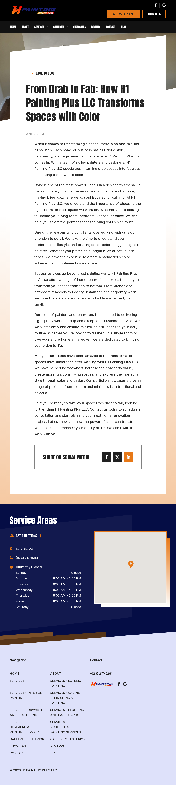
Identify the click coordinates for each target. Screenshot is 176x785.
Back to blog (45, 73)
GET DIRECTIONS (26, 535)
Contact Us (154, 14)
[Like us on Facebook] (156, 5)
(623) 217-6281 (125, 14)
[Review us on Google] (164, 5)
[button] (13, 27)
